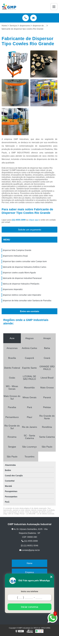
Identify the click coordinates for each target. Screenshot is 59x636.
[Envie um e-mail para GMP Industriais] (33, 18)
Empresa (29, 572)
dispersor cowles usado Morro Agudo (19, 272)
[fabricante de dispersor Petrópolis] (15, 92)
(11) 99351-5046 (30, 545)
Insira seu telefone (29, 591)
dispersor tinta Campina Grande (17, 250)
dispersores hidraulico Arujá (15, 256)
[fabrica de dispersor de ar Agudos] (15, 64)
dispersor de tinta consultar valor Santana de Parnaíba (27, 300)
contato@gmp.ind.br (30, 550)
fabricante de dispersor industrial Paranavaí (22, 278)
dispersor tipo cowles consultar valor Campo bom (25, 261)
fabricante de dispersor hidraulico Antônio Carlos (24, 267)
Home (29, 563)
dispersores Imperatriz (13, 289)
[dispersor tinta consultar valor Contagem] (15, 121)
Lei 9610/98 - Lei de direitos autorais (40, 514)
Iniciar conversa (29, 606)
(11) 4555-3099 (19, 220)
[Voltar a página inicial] (9, 6)
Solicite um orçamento (29, 229)
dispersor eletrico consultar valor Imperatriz (22, 295)
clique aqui (34, 220)
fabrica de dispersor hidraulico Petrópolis (21, 284)
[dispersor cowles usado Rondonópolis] (43, 64)
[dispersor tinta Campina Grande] (43, 92)
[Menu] (53, 7)
